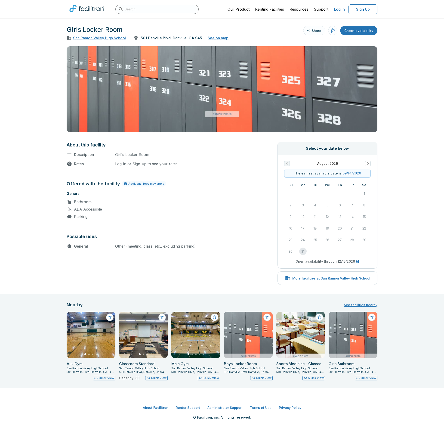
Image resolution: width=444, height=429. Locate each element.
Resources (299, 9)
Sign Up (363, 9)
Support (321, 9)
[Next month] (368, 163)
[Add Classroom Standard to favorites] (162, 317)
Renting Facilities (269, 9)
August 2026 (327, 163)
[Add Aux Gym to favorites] (110, 317)
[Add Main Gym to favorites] (214, 317)
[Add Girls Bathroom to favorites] (372, 317)
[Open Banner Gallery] (222, 89)
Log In (339, 9)
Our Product (239, 9)
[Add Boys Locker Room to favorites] (267, 317)
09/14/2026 (351, 173)
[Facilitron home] (87, 13)
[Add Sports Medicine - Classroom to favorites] (319, 317)
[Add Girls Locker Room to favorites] (332, 30)
